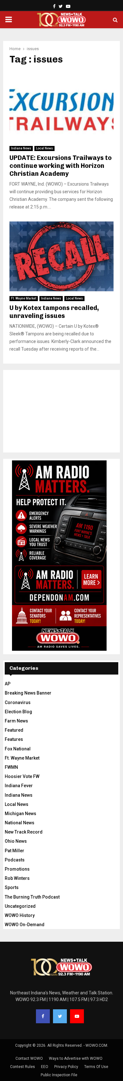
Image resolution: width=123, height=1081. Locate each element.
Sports (12, 887)
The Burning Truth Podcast (32, 897)
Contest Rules (22, 1067)
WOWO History (20, 915)
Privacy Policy (66, 1067)
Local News (44, 148)
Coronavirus (18, 702)
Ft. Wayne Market (23, 298)
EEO (44, 1067)
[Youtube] (77, 1016)
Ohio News (16, 841)
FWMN (11, 767)
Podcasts (15, 859)
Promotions (17, 869)
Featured (14, 730)
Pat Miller (14, 850)
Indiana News (21, 148)
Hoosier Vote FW (22, 776)
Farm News (16, 720)
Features (14, 739)
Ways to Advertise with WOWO (75, 1058)
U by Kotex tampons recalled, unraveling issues (54, 312)
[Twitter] (60, 1016)
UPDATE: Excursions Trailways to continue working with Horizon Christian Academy (60, 165)
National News (19, 822)
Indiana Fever (19, 785)
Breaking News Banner (28, 692)
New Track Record (24, 831)
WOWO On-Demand (24, 924)
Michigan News (20, 813)
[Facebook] (43, 1016)
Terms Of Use (96, 1067)
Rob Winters (17, 878)
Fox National (18, 748)
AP (7, 683)
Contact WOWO (29, 1058)
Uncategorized (20, 906)
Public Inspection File (59, 1075)
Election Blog (18, 711)
